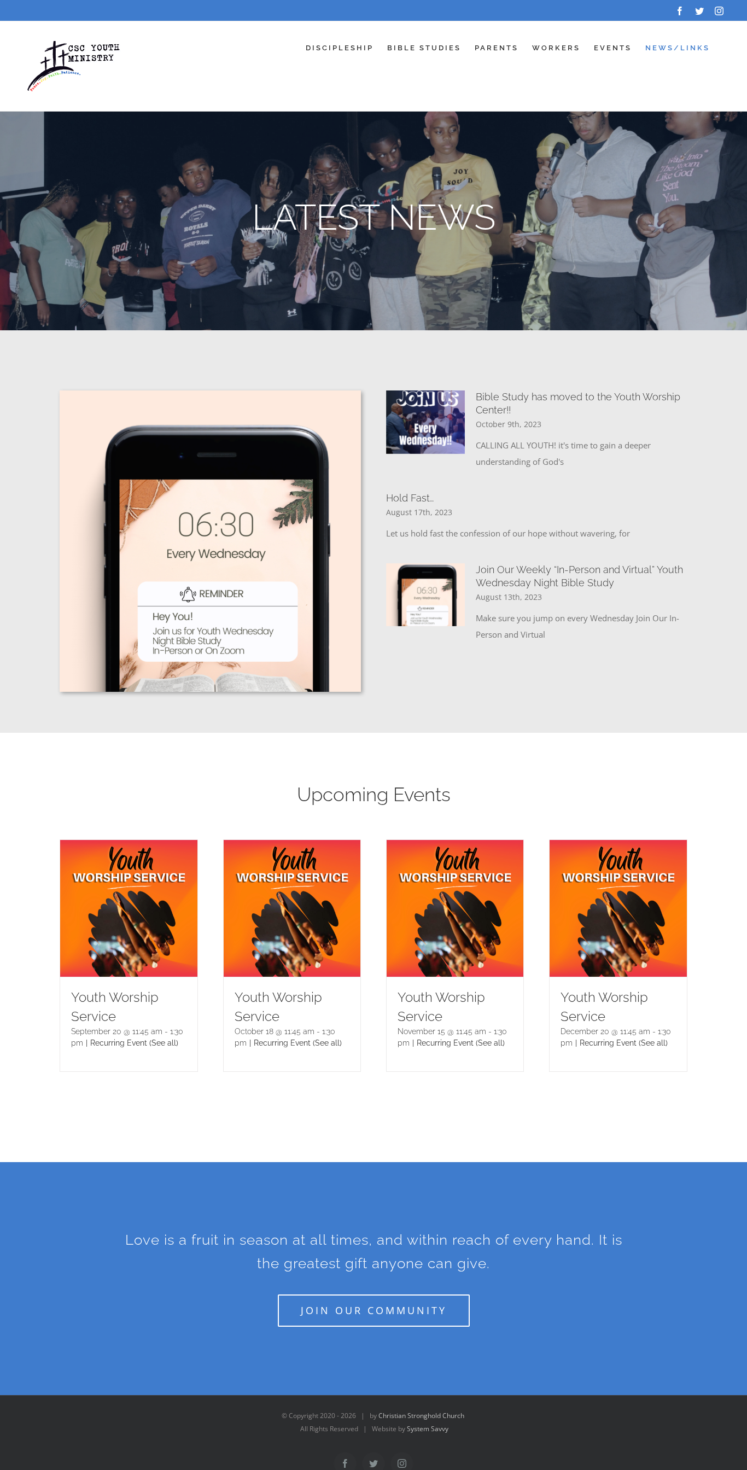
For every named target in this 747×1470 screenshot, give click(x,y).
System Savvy (427, 1428)
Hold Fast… (410, 498)
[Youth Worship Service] (128, 848)
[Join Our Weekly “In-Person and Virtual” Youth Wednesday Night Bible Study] (425, 595)
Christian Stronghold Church (421, 1415)
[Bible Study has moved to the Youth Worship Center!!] (425, 422)
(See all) (163, 1043)
